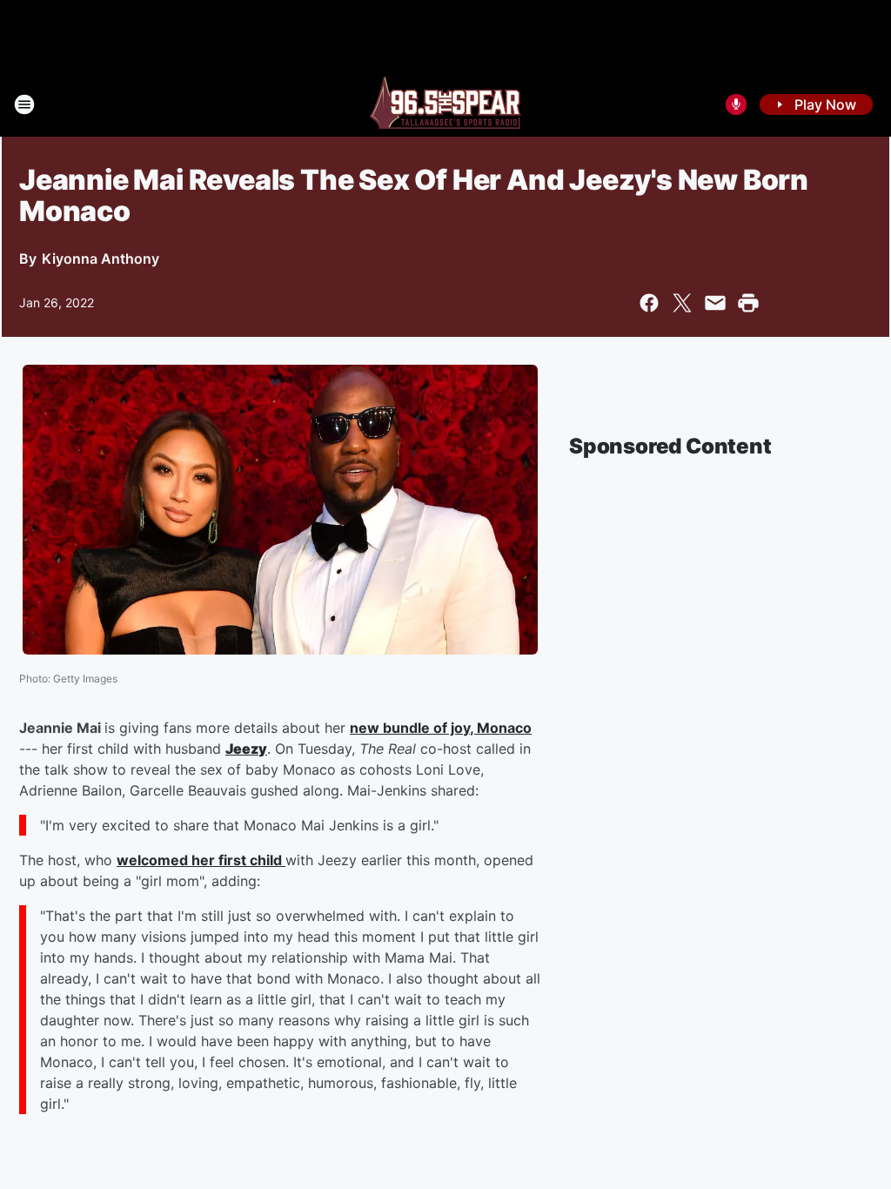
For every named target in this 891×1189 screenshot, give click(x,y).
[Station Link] (445, 104)
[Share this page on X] (682, 303)
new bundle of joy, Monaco (441, 727)
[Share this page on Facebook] (649, 303)
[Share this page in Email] (715, 303)
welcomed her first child (201, 860)
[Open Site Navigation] (24, 104)
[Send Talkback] (736, 104)
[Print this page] (748, 303)
